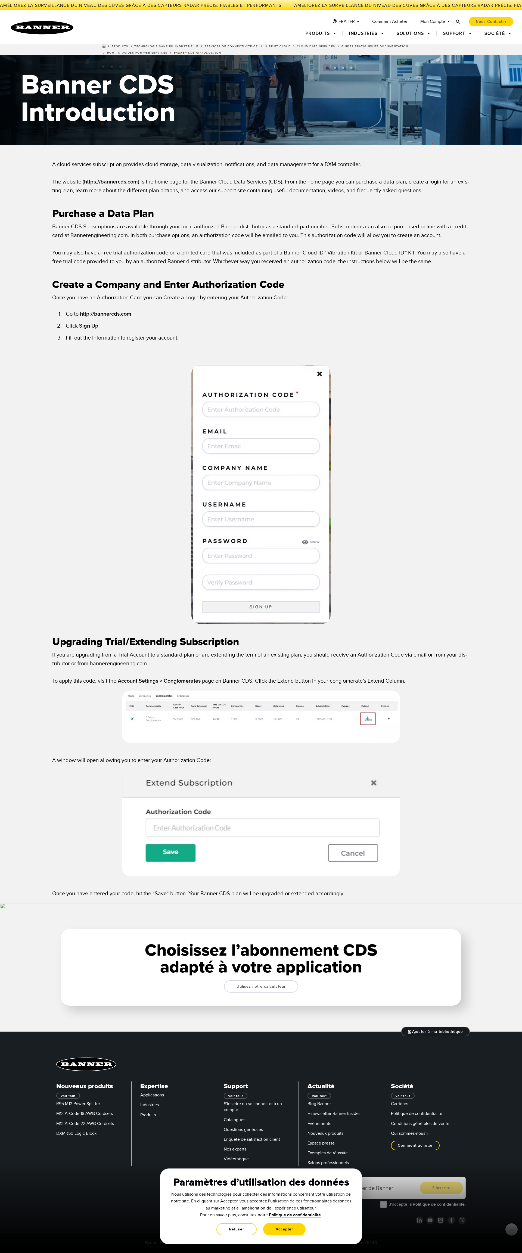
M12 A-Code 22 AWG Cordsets (85, 1123)
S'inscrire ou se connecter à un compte (253, 1106)
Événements (319, 1123)
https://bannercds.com (111, 182)
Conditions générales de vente (420, 1123)
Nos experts (235, 1149)
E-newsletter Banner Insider (333, 1113)
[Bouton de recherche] (458, 21)
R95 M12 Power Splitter (78, 1103)
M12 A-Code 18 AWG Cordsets (84, 1113)
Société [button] (495, 33)
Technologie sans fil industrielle (166, 46)
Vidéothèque (236, 1159)
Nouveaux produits (325, 1133)
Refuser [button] (236, 1229)
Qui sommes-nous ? (409, 1133)
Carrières (399, 1103)
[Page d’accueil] (104, 47)
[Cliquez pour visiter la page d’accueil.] (42, 27)
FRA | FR (346, 21)
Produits (120, 46)
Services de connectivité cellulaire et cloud (248, 46)
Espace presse (321, 1143)
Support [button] (455, 33)
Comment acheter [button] (415, 1145)
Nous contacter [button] (491, 21)
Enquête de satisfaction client (252, 1139)
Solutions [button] (411, 33)
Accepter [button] (284, 1229)
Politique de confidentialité (416, 1113)
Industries (149, 1105)
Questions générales (243, 1129)
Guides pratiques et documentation (374, 46)
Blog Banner (319, 1103)
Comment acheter (389, 21)
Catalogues (234, 1120)
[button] (435, 1031)
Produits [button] (318, 33)
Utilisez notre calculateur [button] (261, 986)
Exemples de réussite (327, 1153)
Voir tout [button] (68, 1096)
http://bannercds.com (105, 314)
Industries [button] (364, 33)
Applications (152, 1095)
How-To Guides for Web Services (137, 52)
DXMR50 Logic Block (76, 1133)
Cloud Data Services (316, 46)
